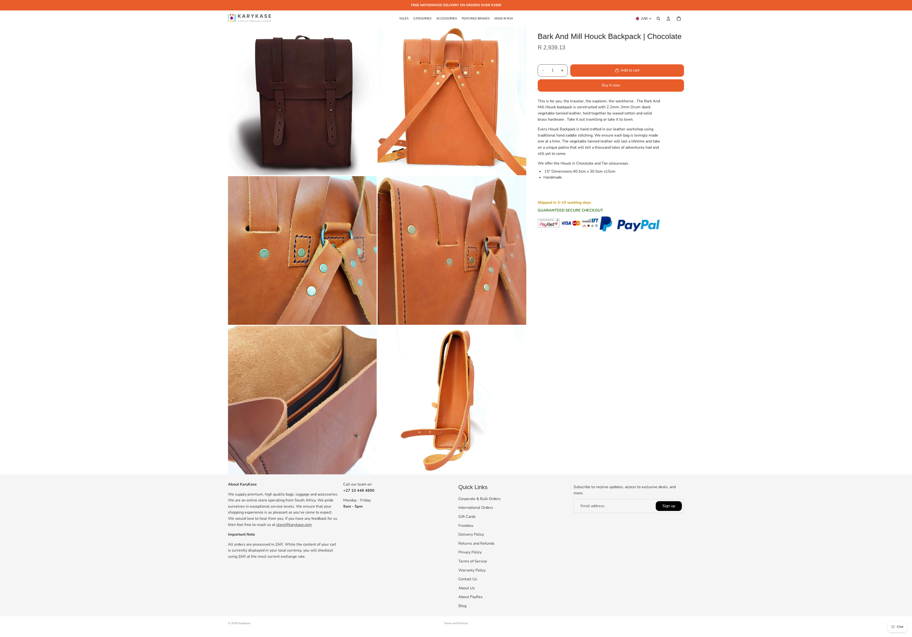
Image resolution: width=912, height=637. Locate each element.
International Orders (475, 507)
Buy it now (611, 85)
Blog (462, 606)
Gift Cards (467, 516)
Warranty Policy (472, 570)
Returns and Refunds (476, 543)
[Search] (658, 18)
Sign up (668, 506)
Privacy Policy (470, 552)
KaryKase (244, 623)
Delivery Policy (471, 534)
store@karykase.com (294, 524)
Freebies (465, 525)
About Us (466, 588)
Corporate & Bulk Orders (479, 498)
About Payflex (470, 597)
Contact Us (467, 579)
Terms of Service (472, 561)
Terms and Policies (456, 623)
